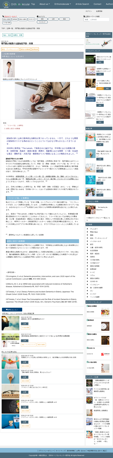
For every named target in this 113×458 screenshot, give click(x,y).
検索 (86, 19)
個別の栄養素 (6, 19)
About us (44, 4)
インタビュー (94, 284)
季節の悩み (94, 232)
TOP (3, 28)
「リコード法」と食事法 (14, 125)
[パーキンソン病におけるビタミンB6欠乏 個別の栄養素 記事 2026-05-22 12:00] (42, 384)
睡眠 (91, 235)
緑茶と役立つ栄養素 (13, 128)
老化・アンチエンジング (10, 49)
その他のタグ (94, 263)
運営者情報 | (71, 451)
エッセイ (93, 294)
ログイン (89, 11)
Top (33, 4)
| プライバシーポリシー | (46, 451)
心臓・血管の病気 (96, 247)
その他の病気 (6, 22)
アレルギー (94, 229)
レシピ (92, 272)
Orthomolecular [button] (61, 4)
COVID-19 (31, 19)
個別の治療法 (23, 19)
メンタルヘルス (95, 241)
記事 (53, 19)
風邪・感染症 (94, 254)
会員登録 (99, 11)
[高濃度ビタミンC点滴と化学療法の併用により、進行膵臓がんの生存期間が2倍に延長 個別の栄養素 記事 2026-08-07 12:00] (42, 354)
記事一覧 (10, 28)
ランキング (42, 22)
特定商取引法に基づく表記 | (97, 451)
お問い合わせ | (81, 451)
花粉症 (92, 257)
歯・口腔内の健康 (96, 288)
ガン (91, 291)
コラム (92, 275)
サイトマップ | (61, 451)
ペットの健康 (94, 297)
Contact (97, 4)
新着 (42, 19)
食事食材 (14, 19)
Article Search (82, 4)
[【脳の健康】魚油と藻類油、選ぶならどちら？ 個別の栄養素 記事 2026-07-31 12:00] (42, 369)
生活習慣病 (94, 250)
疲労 (91, 244)
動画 (64, 19)
